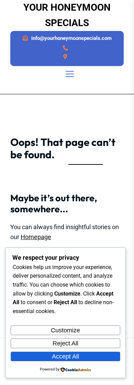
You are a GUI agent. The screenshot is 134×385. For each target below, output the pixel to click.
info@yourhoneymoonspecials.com (71, 38)
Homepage (36, 236)
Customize (65, 330)
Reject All (65, 343)
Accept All (65, 356)
